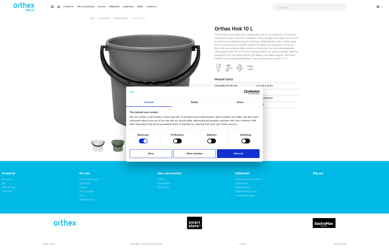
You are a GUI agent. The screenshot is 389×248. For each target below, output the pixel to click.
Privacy (243, 243)
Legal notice (49, 243)
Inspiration (128, 6)
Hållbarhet (114, 6)
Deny (151, 153)
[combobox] (309, 7)
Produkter (68, 6)
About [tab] (240, 102)
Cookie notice (340, 243)
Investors (152, 6)
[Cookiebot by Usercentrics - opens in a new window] (246, 92)
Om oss (101, 6)
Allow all (238, 153)
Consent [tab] (148, 102)
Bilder (140, 6)
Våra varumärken (86, 6)
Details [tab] (194, 102)
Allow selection (194, 153)
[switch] (177, 141)
